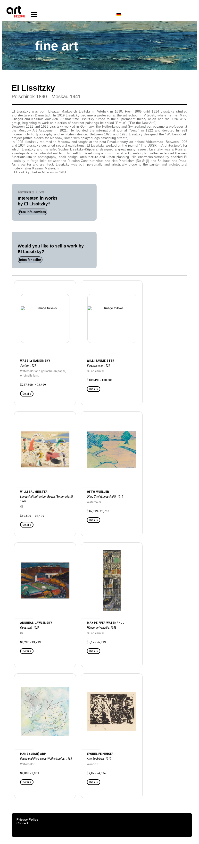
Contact (22, 823)
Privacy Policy (27, 819)
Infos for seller (30, 260)
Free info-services (32, 212)
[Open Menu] (34, 15)
